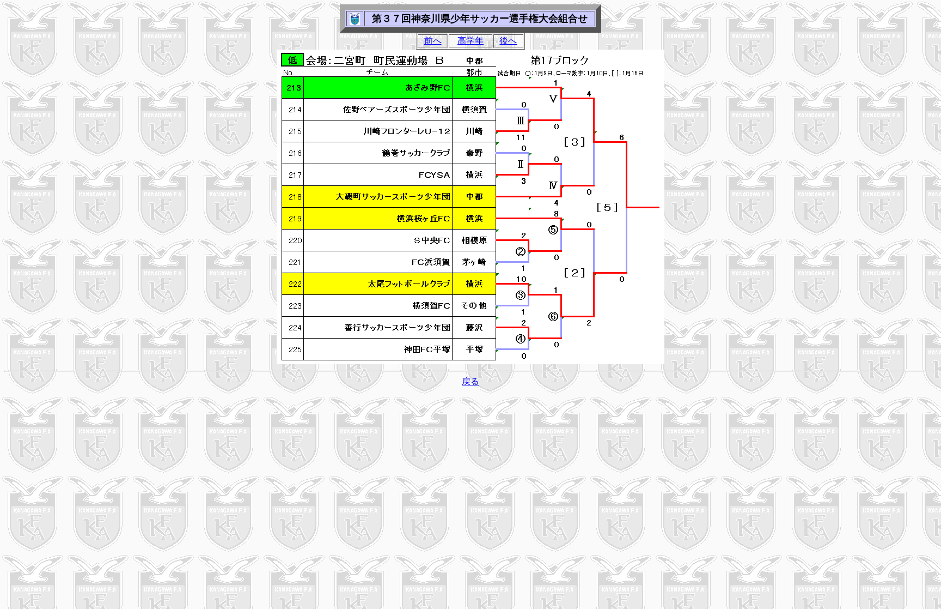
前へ (433, 40)
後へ (508, 40)
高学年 (470, 40)
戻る (470, 381)
